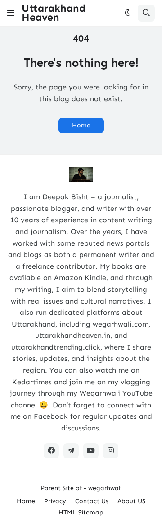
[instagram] (110, 450)
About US (131, 501)
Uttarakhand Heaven (54, 12)
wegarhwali (105, 488)
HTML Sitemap (81, 512)
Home (81, 125)
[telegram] (71, 450)
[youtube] (91, 450)
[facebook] (51, 450)
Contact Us (91, 501)
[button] (11, 13)
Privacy (55, 501)
